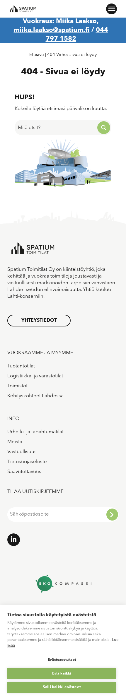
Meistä (14, 441)
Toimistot (17, 386)
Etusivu (36, 55)
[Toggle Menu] (111, 9)
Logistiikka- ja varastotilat (35, 376)
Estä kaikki (61, 673)
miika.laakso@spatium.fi (52, 30)
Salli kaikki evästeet (62, 687)
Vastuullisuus (22, 451)
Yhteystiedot (39, 320)
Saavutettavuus (24, 471)
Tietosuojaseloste (27, 461)
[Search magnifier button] (103, 127)
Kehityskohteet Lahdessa (35, 395)
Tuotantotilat (21, 366)
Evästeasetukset (62, 660)
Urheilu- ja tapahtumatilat (35, 431)
